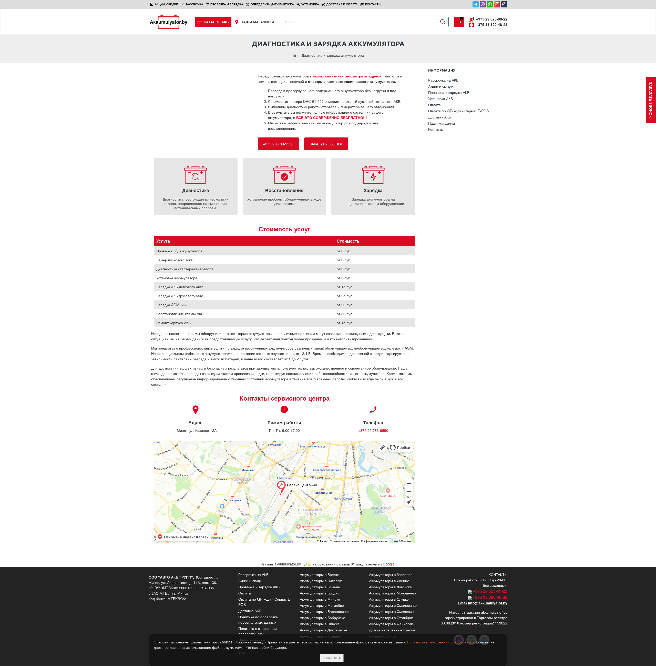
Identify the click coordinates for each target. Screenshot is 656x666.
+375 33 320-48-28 (490, 597)
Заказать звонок (326, 143)
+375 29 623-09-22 (490, 591)
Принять (333, 658)
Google (389, 563)
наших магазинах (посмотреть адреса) (348, 75)
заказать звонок (650, 100)
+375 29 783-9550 (278, 143)
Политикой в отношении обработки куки (440, 641)
